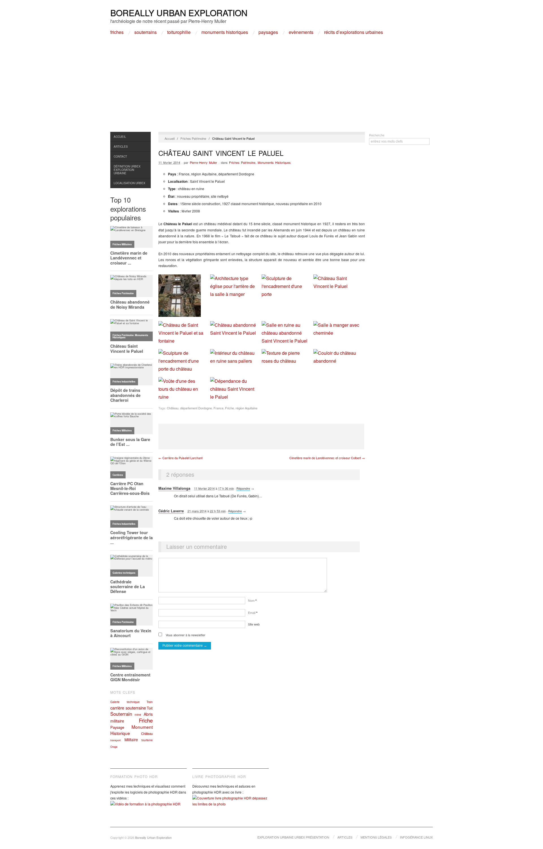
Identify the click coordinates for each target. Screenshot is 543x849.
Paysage (117, 727)
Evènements (301, 32)
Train (149, 702)
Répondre (243, 488)
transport (115, 740)
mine (138, 714)
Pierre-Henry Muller (203, 162)
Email (252, 612)
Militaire (131, 739)
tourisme (147, 740)
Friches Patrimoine (193, 138)
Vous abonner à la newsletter (185, 635)
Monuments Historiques (224, 32)
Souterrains (145, 32)
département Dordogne (196, 408)
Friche (146, 720)
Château (147, 733)
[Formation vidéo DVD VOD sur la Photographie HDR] (148, 808)
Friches (117, 32)
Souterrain (121, 713)
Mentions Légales (376, 837)
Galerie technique (125, 702)
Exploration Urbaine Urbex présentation (293, 837)
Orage (113, 747)
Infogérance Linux (416, 837)
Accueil (120, 137)
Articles (121, 147)
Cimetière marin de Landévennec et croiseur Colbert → (327, 457)
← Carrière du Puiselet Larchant (180, 457)
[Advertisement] (271, 89)
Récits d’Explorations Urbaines (353, 32)
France (218, 408)
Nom (252, 600)
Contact (120, 156)
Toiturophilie (179, 32)
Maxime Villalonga (174, 488)
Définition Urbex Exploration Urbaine (127, 169)
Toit (150, 708)
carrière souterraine (128, 708)
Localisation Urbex (129, 183)
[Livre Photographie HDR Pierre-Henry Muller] (230, 805)
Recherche (376, 135)
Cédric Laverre (171, 510)
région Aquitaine (246, 408)
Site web (254, 624)
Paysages (268, 32)
